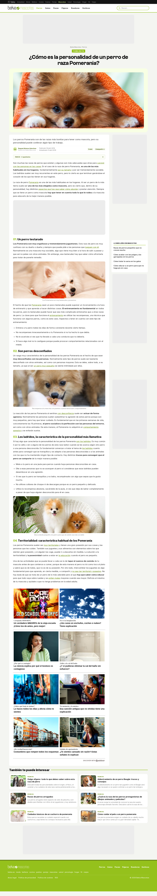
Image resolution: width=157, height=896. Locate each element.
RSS (56, 878)
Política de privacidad (27, 878)
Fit (89, 2)
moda (18, 872)
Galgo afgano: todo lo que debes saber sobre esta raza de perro (51, 780)
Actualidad (20, 2)
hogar (76, 872)
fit (81, 872)
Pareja (54, 2)
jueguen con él (92, 247)
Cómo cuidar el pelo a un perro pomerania (117, 814)
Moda (28, 2)
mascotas (53, 872)
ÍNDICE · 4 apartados (59, 157)
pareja (45, 872)
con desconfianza (65, 413)
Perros (39, 8)
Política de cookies (45, 878)
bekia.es (11, 872)
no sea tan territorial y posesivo (86, 571)
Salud (69, 2)
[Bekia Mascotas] (21, 8)
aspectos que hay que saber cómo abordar (58, 189)
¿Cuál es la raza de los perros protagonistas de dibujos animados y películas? (120, 798)
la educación (64, 555)
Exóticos (86, 8)
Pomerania (34, 182)
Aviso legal (12, 878)
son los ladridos (83, 441)
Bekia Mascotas (75, 47)
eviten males (54, 578)
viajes (86, 872)
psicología (69, 872)
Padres (47, 2)
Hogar (84, 2)
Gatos (47, 8)
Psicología (76, 2)
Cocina (41, 2)
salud (61, 872)
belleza (25, 872)
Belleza (34, 2)
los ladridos (87, 448)
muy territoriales (51, 545)
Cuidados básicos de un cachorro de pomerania (49, 814)
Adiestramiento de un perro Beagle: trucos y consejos (118, 780)
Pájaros (65, 8)
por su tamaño (64, 170)
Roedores (75, 8)
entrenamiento (56, 315)
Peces (56, 8)
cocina (32, 872)
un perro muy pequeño (44, 366)
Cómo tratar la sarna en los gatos (127, 261)
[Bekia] (11, 2)
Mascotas (62, 2)
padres (39, 872)
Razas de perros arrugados (40, 797)
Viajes (94, 2)
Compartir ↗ (100, 149)
